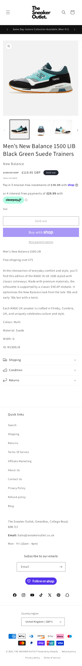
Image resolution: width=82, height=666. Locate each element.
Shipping (13, 434)
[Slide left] (4, 130)
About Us (14, 470)
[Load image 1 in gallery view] (19, 129)
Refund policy (17, 497)
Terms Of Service (18, 452)
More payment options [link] (41, 241)
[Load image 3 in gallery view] (62, 129)
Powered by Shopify (48, 651)
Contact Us (15, 479)
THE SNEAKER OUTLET (25, 651)
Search (12, 425)
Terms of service (52, 657)
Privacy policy (32, 657)
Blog (11, 506)
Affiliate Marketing (19, 461)
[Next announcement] (74, 29)
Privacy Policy (16, 488)
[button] (8, 12)
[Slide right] (77, 130)
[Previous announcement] (7, 29)
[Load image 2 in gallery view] (41, 129)
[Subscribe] (61, 567)
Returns (13, 443)
